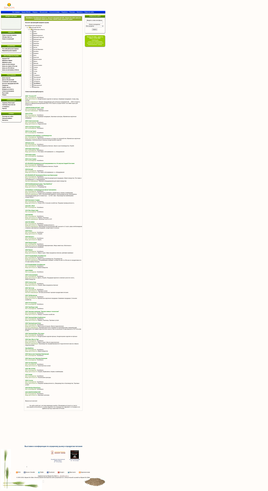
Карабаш (36, 43)
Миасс (35, 61)
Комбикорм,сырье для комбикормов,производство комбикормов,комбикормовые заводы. (95, 42)
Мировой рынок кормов (9, 50)
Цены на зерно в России (9, 66)
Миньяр (36, 63)
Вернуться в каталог (31, 401)
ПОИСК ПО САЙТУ (95, 16)
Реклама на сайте (7, 116)
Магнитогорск (38, 59)
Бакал (35, 33)
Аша (35, 31)
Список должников (8, 91)
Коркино (36, 53)
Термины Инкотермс (8, 103)
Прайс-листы (6, 87)
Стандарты (5, 106)
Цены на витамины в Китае (10, 70)
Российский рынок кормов (10, 49)
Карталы (36, 45)
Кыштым (36, 57)
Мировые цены (7, 62)
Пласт (35, 69)
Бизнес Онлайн (30, 472)
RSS (19, 472)
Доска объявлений (8, 80)
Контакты (5, 120)
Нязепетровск (38, 65)
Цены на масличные (8, 64)
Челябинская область (38, 29)
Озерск (36, 67)
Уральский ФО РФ (35, 27)
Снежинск (36, 75)
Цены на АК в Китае (8, 68)
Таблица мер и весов (8, 104)
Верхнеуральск (38, 35)
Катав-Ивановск (38, 49)
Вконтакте (73, 472)
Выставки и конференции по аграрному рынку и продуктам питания (53, 446)
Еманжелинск (38, 39)
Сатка (35, 71)
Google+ (62, 472)
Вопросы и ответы (8, 89)
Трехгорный (37, 77)
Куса (35, 55)
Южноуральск (38, 85)
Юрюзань (36, 87)
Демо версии (6, 78)
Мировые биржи (7, 60)
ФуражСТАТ (6, 58)
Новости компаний (8, 39)
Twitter (42, 472)
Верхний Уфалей (39, 37)
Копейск (36, 51)
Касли (35, 47)
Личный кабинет (7, 118)
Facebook (51, 472)
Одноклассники (85, 472)
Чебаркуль (37, 81)
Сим (35, 73)
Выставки (5, 93)
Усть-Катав (37, 79)
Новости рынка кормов (9, 35)
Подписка (5, 85)
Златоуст (36, 41)
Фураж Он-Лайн (29, 477)
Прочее (4, 108)
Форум (4, 95)
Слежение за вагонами (9, 81)
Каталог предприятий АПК (10, 83)
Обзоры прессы (7, 37)
